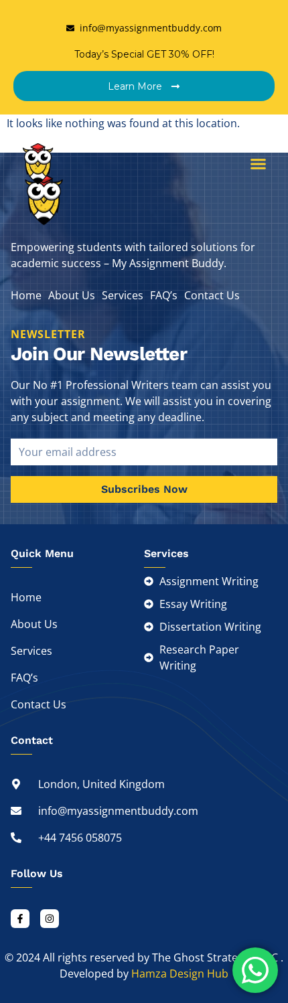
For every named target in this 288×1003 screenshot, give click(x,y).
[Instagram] (49, 918)
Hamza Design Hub (179, 973)
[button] (258, 164)
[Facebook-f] (20, 918)
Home (26, 295)
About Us (71, 295)
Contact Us (212, 295)
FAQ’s (163, 295)
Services (122, 295)
